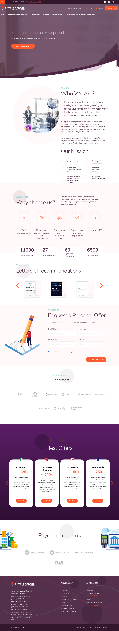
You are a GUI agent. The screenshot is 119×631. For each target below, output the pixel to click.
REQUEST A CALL (112, 8)
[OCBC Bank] (67, 394)
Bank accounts (35, 15)
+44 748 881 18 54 (34, 2)
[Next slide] (101, 285)
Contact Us (65, 594)
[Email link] (117, 2)
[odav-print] (43, 408)
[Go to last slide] (17, 285)
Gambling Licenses (68, 609)
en (2, 2)
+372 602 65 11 (93, 596)
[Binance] (84, 394)
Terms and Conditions (101, 627)
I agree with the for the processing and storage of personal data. (65, 352)
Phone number (52, 339)
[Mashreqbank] (100, 394)
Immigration (91, 15)
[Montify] (59, 408)
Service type (83, 329)
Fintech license (57, 15)
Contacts (100, 8)
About (90, 8)
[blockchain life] (76, 408)
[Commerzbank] (35, 394)
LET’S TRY (21, 501)
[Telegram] (105, 2)
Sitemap (64, 597)
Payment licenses (67, 606)
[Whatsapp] (109, 2)
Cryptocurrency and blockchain (76, 15)
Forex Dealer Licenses (69, 612)
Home (3, 15)
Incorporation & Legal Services (17, 15)
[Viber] (113, 2)
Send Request (95, 359)
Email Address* (53, 329)
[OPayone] (51, 394)
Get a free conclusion (23, 46)
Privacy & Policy (87, 627)
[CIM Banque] (19, 394)
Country (81, 339)
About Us (65, 591)
